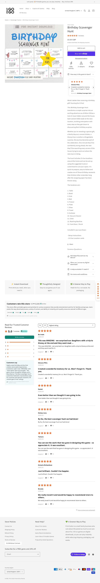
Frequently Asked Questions (44, 540)
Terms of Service (10, 540)
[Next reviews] (93, 87)
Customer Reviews (41, 529)
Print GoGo (12, 578)
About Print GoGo (41, 526)
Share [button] (71, 244)
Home (7, 20)
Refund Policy (9, 533)
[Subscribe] (38, 554)
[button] (27, 9)
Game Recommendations (43, 533)
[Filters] (45, 325)
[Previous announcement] (5, 2)
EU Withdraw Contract (13, 543)
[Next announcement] (94, 2)
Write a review (19, 337)
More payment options (81, 58)
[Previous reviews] (69, 87)
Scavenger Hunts (16, 20)
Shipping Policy (10, 529)
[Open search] (40, 325)
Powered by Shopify (20, 578)
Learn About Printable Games (44, 536)
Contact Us (8, 526)
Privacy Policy (9, 536)
